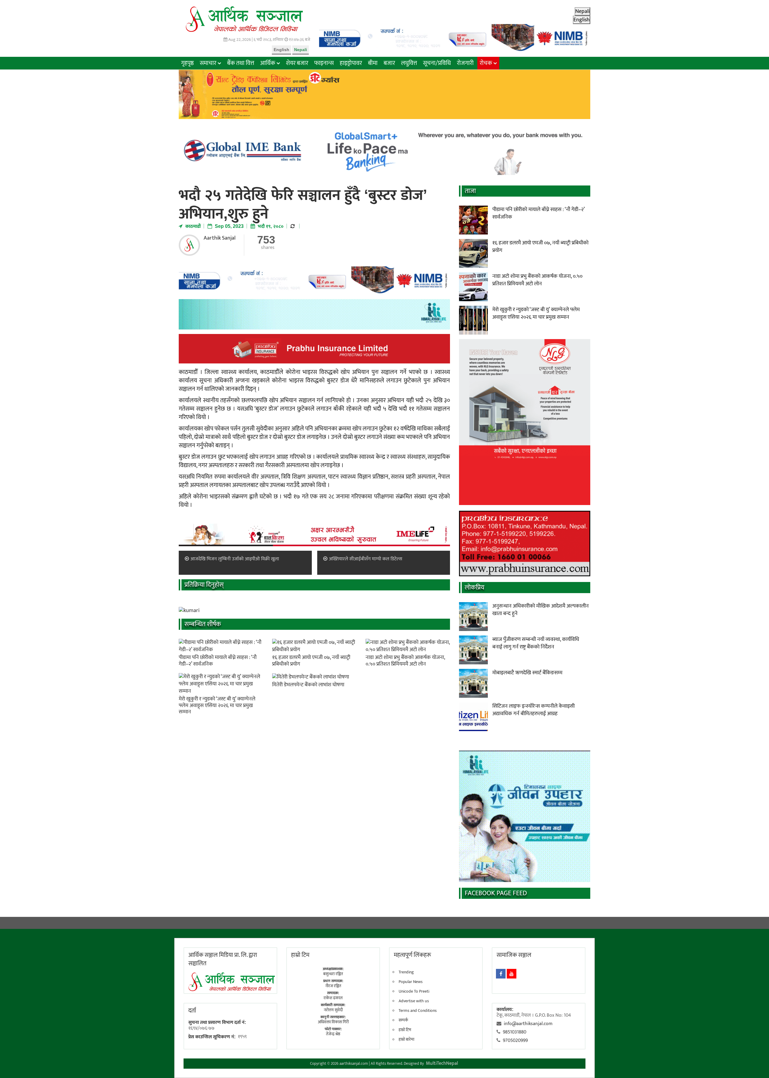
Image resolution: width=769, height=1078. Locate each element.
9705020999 (515, 1041)
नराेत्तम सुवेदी (333, 1009)
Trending (406, 972)
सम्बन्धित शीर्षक (202, 624)
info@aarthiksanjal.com (528, 1024)
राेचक (486, 63)
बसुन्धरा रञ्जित (333, 973)
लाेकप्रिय (474, 587)
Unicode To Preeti (414, 991)
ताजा (470, 191)
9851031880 (514, 1032)
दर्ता (192, 1010)
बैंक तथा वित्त (240, 63)
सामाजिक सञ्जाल (514, 955)
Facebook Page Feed (496, 893)
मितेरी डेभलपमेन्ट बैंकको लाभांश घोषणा (308, 684)
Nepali (300, 49)
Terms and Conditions (418, 1010)
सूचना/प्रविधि (437, 63)
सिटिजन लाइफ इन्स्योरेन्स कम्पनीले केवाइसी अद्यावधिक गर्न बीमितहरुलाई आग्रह (533, 710)
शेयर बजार (297, 63)
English (281, 49)
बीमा (373, 63)
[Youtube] (511, 973)
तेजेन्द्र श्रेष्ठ (333, 1034)
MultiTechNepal (442, 1063)
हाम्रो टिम (405, 1030)
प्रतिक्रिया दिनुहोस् (204, 584)
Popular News (411, 982)
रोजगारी (465, 63)
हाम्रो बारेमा (406, 1039)
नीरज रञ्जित (333, 985)
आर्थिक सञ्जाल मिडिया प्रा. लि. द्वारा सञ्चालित (222, 959)
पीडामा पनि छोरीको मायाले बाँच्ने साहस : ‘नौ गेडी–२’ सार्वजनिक (218, 661)
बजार (389, 63)
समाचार (208, 63)
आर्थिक (267, 63)
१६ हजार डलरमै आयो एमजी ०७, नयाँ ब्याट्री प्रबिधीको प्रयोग (311, 661)
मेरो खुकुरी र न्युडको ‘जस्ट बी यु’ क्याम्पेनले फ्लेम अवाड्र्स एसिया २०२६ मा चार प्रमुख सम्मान (217, 705)
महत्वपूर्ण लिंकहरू (412, 955)
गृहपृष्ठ (187, 63)
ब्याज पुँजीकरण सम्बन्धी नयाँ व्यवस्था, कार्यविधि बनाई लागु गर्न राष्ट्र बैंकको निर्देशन (535, 643)
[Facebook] (500, 973)
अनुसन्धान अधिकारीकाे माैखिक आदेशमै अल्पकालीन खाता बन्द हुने (540, 610)
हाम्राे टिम (300, 955)
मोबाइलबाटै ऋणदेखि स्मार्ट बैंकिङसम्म (527, 672)
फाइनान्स (324, 63)
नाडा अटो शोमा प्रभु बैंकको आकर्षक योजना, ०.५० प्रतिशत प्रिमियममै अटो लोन (405, 661)
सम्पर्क (403, 1020)
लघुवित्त (409, 63)
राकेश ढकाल (333, 997)
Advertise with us (414, 1001)
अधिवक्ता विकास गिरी (333, 1021)
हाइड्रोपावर (351, 63)
